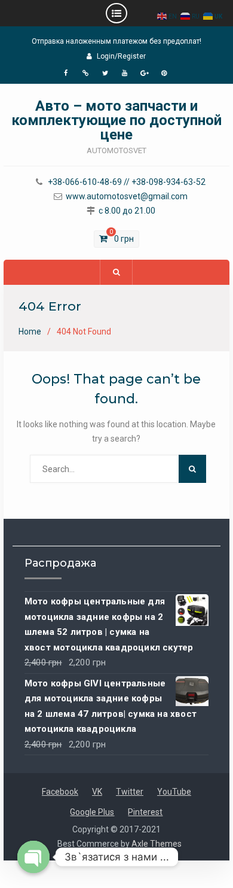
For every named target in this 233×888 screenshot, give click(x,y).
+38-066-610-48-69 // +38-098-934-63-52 (127, 182)
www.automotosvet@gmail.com (127, 196)
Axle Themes (156, 844)
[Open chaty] (33, 857)
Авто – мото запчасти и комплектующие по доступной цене (116, 120)
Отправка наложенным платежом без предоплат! (116, 41)
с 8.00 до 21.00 (127, 211)
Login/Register (121, 56)
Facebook (60, 791)
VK (97, 791)
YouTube (174, 791)
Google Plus (92, 812)
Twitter (129, 791)
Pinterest (145, 812)
